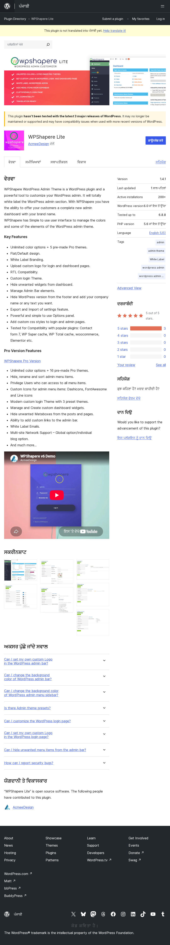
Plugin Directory (15, 19)
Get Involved (138, 838)
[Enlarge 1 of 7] (31, 565)
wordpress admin (153, 267)
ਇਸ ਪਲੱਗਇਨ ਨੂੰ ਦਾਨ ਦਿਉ (134, 438)
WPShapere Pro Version (22, 361)
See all (161, 365)
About (8, 838)
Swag (135, 860)
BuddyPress (15, 896)
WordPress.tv (99, 860)
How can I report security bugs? (28, 763)
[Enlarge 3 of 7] (68, 565)
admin (160, 242)
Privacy (10, 860)
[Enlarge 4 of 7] (68, 593)
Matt (10, 881)
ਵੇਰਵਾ (12, 162)
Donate (136, 853)
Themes (52, 845)
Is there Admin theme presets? (27, 708)
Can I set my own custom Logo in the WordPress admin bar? (28, 661)
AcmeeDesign (38, 144)
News (8, 845)
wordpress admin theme (152, 276)
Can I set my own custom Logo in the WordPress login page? (28, 735)
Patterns (52, 860)
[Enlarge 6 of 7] (104, 589)
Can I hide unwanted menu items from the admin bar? (45, 750)
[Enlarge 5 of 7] (104, 565)
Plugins (51, 853)
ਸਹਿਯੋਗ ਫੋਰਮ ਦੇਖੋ (128, 398)
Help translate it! (114, 30)
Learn (91, 838)
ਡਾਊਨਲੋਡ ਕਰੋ (155, 140)
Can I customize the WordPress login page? (37, 721)
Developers (95, 853)
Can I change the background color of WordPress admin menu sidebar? (31, 693)
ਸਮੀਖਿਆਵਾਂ (33, 162)
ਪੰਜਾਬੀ (18, 914)
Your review (126, 365)
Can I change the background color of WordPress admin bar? (28, 677)
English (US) (157, 233)
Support (93, 845)
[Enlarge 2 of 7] (31, 590)
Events (134, 845)
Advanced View (129, 288)
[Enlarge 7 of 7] (104, 615)
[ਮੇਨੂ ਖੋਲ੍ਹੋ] (163, 6)
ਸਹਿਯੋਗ (161, 162)
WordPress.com (18, 874)
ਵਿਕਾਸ (81, 162)
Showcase (54, 838)
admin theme (156, 250)
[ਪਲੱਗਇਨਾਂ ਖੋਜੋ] (48, 44)
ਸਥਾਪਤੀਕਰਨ (59, 162)
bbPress (12, 888)
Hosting (10, 853)
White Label (157, 259)
